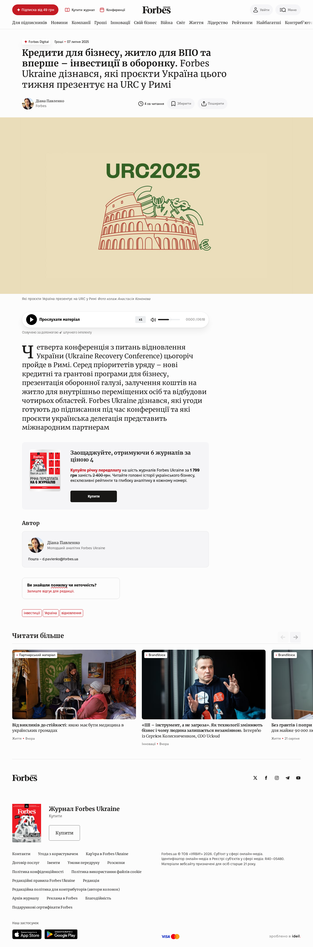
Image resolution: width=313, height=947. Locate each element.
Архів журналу (25, 898)
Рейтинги (242, 22)
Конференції (115, 10)
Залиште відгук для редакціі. (50, 591)
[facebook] (266, 778)
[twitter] (255, 778)
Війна (167, 22)
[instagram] (276, 778)
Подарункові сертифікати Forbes (42, 907)
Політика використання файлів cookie (106, 872)
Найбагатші (269, 22)
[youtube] (298, 778)
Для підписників (29, 22)
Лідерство (217, 22)
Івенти (53, 862)
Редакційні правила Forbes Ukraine (43, 880)
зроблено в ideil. (285, 936)
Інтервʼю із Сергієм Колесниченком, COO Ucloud (202, 730)
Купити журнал (83, 10)
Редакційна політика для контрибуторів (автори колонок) (66, 889)
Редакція (91, 880)
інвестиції (32, 613)
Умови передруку (84, 862)
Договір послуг (25, 862)
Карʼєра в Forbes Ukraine (107, 854)
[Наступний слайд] (295, 637)
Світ (181, 22)
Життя (196, 22)
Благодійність (98, 898)
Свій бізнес (145, 22)
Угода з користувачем (58, 854)
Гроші (100, 22)
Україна (51, 613)
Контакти (21, 854)
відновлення (71, 613)
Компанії (81, 22)
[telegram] (287, 778)
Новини (59, 22)
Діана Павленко (50, 101)
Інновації (120, 22)
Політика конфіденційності (38, 872)
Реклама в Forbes (62, 898)
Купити (94, 496)
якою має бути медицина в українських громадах (68, 728)
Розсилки (116, 862)
